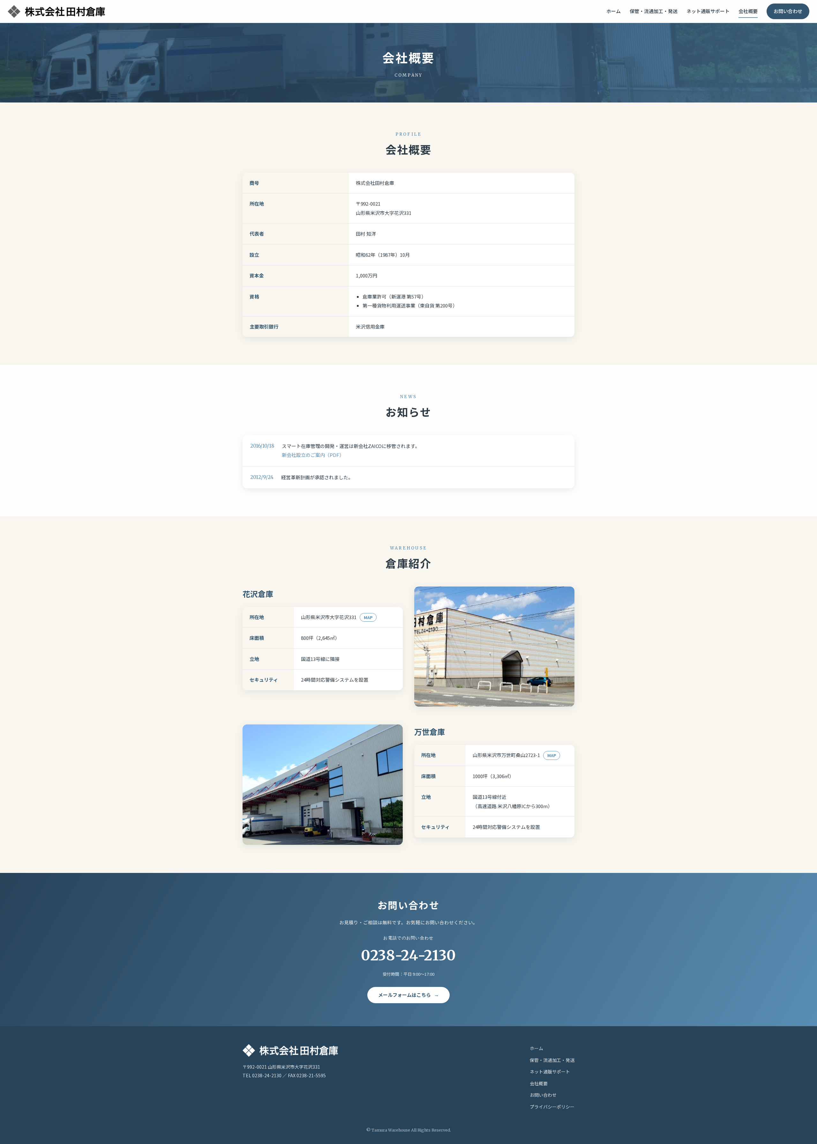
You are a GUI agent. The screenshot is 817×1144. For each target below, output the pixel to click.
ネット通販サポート (708, 11)
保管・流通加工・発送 (654, 11)
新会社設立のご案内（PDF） (313, 454)
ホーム (613, 11)
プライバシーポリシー (552, 1106)
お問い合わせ (788, 11)
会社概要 (748, 11)
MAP (368, 617)
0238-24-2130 (408, 949)
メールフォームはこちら (404, 994)
